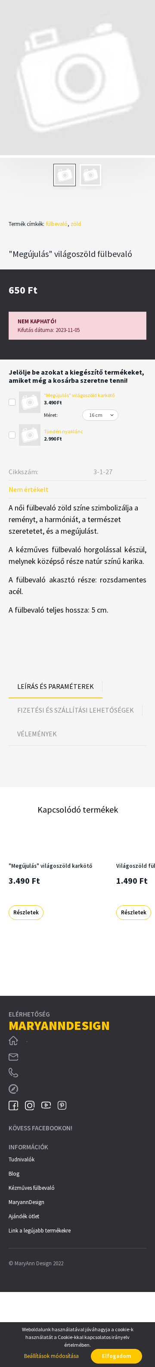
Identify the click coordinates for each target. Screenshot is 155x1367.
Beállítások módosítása (51, 1356)
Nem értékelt (29, 489)
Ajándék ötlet (24, 1216)
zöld (76, 224)
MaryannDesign (26, 1202)
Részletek (26, 912)
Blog (14, 1173)
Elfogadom (116, 1356)
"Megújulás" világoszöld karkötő (79, 395)
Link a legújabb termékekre (40, 1230)
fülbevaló (57, 224)
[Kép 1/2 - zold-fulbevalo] (77, 79)
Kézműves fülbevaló (32, 1188)
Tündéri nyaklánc (63, 431)
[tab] (55, 686)
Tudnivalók (21, 1159)
